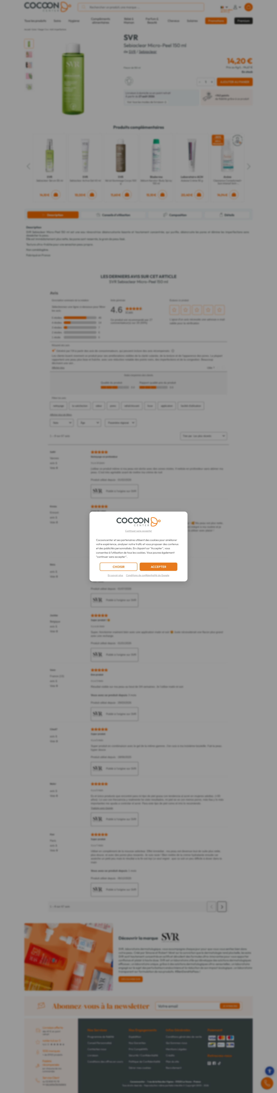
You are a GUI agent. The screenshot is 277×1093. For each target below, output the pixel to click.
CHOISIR (119, 567)
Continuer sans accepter (138, 530)
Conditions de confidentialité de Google (147, 575)
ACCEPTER (158, 567)
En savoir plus (115, 575)
